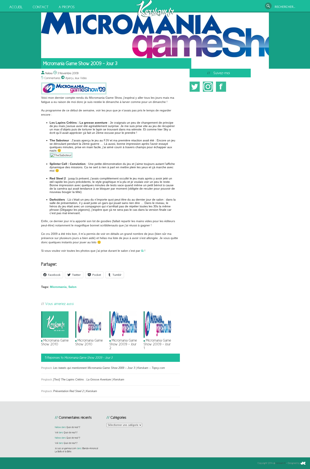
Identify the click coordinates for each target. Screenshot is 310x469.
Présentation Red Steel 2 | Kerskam (75, 391)
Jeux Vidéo (81, 78)
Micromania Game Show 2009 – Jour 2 (123, 344)
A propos (67, 7)
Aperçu (69, 78)
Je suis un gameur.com (65, 448)
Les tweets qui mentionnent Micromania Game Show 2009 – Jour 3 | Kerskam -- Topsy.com (109, 367)
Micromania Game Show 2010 (55, 342)
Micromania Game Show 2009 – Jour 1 (157, 344)
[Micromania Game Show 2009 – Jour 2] (123, 336)
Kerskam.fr (280, 463)
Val (56, 432)
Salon (72, 287)
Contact (41, 7)
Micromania (58, 287)
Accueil (16, 7)
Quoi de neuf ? (73, 427)
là (142, 250)
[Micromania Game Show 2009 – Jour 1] (157, 336)
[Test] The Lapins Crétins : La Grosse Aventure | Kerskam (88, 379)
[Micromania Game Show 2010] (55, 336)
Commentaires (50, 78)
